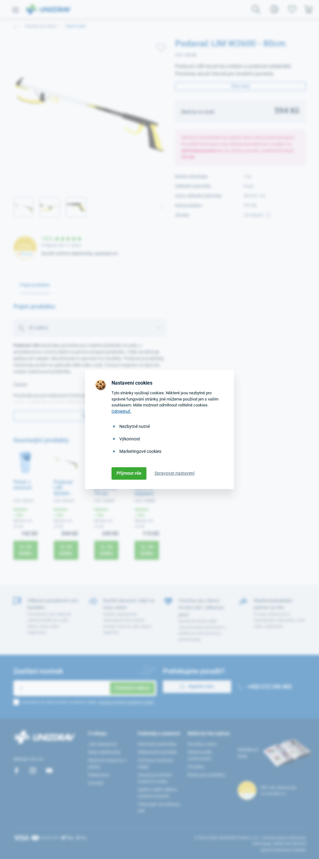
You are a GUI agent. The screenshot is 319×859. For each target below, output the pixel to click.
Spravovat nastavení (174, 473)
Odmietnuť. (121, 411)
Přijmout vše (129, 473)
